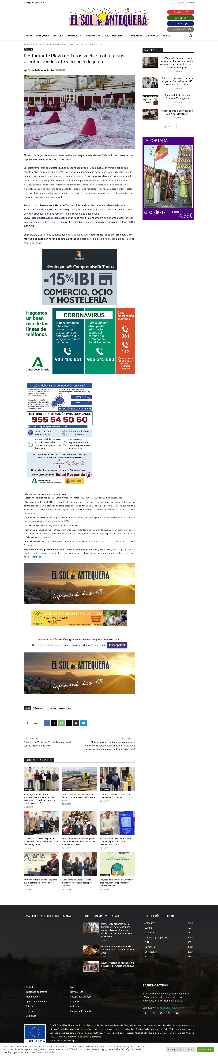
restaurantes (65, 708)
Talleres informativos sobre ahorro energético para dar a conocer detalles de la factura (116, 841)
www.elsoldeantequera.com (82, 549)
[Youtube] (177, 1013)
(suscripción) (117, 645)
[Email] (69, 723)
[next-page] (31, 895)
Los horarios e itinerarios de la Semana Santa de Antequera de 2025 (117, 949)
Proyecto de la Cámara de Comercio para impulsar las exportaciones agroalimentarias (116, 883)
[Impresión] (76, 723)
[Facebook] (47, 723)
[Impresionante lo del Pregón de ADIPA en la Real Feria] (150, 114)
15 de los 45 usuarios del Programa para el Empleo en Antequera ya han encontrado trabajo (78, 841)
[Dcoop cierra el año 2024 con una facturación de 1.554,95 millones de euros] (79, 779)
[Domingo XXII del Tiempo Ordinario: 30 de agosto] (150, 99)
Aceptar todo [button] (205, 1049)
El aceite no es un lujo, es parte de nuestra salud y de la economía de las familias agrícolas (41, 841)
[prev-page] (26, 895)
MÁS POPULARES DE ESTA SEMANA (48, 916)
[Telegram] (83, 723)
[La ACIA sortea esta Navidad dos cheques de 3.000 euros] (117, 779)
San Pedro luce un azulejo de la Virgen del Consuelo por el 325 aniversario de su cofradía (177, 81)
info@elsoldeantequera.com (171, 1007)
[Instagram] (153, 1013)
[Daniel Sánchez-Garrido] (26, 70)
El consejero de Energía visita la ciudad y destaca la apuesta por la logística (78, 883)
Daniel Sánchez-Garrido (42, 70)
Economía (35, 44)
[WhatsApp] (61, 723)
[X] (54, 723)
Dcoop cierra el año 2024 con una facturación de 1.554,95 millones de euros (78, 797)
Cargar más (167, 126)
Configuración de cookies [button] (181, 1049)
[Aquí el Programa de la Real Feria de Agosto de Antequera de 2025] (91, 966)
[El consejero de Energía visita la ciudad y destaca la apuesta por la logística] (79, 864)
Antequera (37, 708)
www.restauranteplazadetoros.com (44, 217)
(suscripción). (36, 556)
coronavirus (50, 708)
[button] (190, 35)
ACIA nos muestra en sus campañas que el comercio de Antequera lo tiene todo (40, 883)
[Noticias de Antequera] (109, 17)
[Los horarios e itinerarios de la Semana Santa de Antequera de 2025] (91, 950)
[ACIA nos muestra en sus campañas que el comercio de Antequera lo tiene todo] (41, 864)
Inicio (26, 44)
